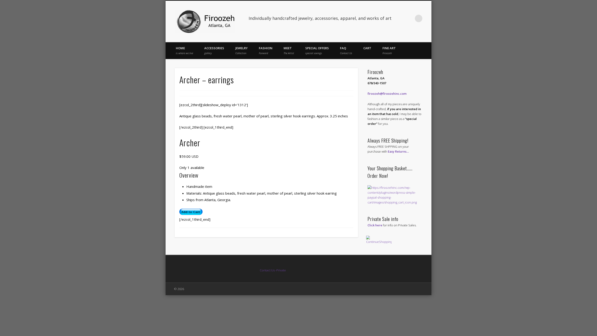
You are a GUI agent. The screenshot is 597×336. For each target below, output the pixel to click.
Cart (367, 48)
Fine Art (389, 50)
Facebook (399, 18)
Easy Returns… (398, 151)
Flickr (409, 18)
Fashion (265, 50)
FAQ (346, 50)
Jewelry (241, 50)
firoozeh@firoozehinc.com (387, 93)
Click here (375, 225)
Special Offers (317, 50)
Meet (289, 50)
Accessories (214, 50)
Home (184, 50)
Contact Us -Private (273, 270)
